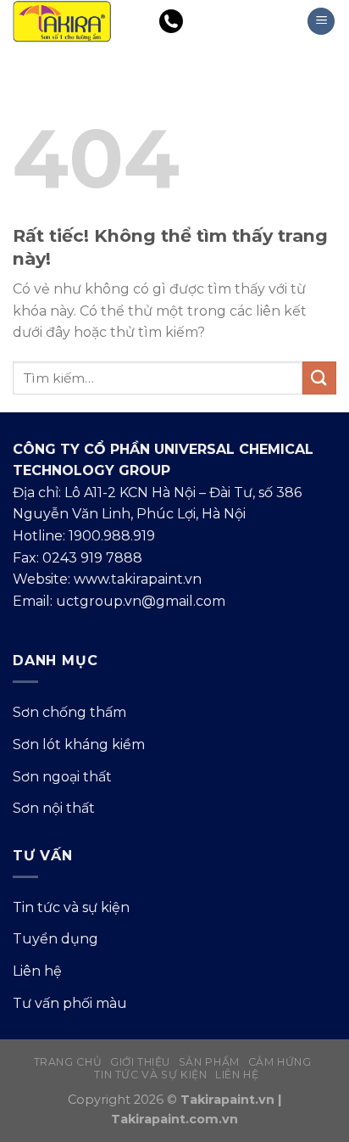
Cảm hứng (280, 1061)
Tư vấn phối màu (70, 1003)
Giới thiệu (140, 1061)
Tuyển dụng (55, 939)
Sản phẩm (209, 1061)
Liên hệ (37, 971)
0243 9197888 (227, 21)
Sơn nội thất (54, 808)
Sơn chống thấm (69, 712)
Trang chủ (68, 1061)
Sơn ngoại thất (62, 777)
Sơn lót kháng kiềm (79, 744)
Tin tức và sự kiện (71, 907)
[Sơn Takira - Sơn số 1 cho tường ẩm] (70, 21)
